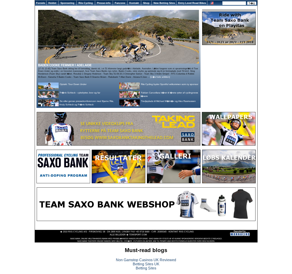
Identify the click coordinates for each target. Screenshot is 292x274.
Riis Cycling (86, 3)
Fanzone (120, 3)
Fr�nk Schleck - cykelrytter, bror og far (80, 92)
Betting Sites (146, 268)
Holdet (52, 3)
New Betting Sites (164, 3)
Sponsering (67, 3)
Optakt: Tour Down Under (73, 84)
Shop (146, 3)
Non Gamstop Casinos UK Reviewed (146, 260)
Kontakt (134, 3)
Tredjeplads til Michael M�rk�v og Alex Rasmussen (168, 101)
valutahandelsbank (98, 239)
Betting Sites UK (146, 264)
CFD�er (128, 241)
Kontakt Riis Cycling (181, 232)
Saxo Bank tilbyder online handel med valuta (100, 241)
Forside (40, 3)
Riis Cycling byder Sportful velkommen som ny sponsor (169, 84)
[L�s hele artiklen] (160, 77)
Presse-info (104, 3)
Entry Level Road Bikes (192, 3)
